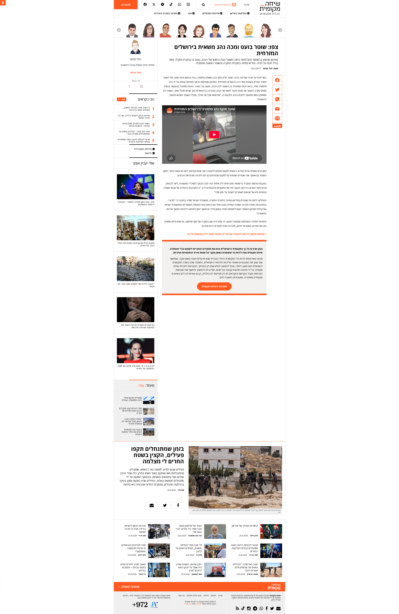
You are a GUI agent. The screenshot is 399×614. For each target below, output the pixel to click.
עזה (190, 13)
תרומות (213, 595)
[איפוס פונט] (277, 126)
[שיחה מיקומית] (274, 587)
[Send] (203, 4)
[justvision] (154, 605)
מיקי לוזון (142, 555)
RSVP (199, 603)
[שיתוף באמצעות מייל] (277, 109)
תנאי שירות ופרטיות (194, 595)
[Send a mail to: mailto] (141, 86)
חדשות (148, 153)
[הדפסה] (277, 118)
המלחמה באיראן (238, 13)
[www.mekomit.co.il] (148, 400)
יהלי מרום (267, 68)
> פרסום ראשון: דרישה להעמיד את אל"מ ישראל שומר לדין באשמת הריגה (227, 234)
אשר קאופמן (196, 574)
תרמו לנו (125, 4)
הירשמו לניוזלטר (222, 4)
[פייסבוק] (145, 4)
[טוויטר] (153, 4)
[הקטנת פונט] (274, 126)
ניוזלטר (206, 595)
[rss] (237, 608)
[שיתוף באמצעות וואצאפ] (277, 99)
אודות (246, 4)
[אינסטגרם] (188, 5)
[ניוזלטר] (278, 608)
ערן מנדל (187, 603)
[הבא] (119, 30)
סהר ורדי (142, 535)
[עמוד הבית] (270, 7)
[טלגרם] (162, 4)
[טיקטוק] (171, 4)
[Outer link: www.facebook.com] (129, 86)
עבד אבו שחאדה (195, 535)
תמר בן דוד (253, 555)
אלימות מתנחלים (211, 13)
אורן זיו (181, 490)
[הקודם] (280, 30)
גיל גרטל (142, 574)
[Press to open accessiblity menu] (3, 3)
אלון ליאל (254, 535)
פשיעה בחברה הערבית (166, 13)
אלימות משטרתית (143, 149)
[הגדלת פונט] (280, 126)
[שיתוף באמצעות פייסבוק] (277, 80)
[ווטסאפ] (179, 5)
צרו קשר (181, 595)
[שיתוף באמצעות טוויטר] (277, 90)
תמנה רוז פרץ (252, 574)
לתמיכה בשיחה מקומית (214, 286)
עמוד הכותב (135, 72)
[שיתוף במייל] (151, 505)
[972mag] (140, 605)
